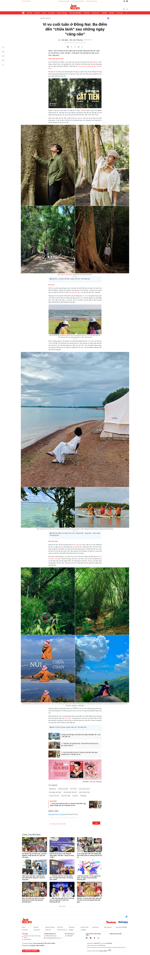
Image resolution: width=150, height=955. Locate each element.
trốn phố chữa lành (74, 292)
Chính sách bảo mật (115, 933)
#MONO (75, 796)
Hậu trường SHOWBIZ (75, 12)
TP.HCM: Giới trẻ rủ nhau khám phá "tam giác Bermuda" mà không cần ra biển (61, 877)
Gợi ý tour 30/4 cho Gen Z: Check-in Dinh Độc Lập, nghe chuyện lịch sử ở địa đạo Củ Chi (79, 753)
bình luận (82, 46)
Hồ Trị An (51, 285)
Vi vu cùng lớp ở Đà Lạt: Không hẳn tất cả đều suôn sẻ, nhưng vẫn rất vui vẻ (89, 855)
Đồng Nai (95, 62)
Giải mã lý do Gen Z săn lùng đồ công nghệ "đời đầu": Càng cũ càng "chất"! (62, 855)
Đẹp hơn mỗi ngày (62, 12)
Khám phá (37, 12)
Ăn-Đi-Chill (87, 12)
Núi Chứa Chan (53, 541)
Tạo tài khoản (62, 814)
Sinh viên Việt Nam (91, 1)
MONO (70, 274)
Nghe (3, 47)
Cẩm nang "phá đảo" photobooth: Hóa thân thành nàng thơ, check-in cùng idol (33, 877)
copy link (75, 46)
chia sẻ (67, 46)
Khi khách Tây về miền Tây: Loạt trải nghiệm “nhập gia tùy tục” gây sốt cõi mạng (34, 855)
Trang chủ (23, 13)
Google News (108, 18)
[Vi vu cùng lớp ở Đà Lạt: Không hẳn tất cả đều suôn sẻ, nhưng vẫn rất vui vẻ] (89, 844)
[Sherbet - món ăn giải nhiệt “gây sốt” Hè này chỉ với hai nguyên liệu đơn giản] (89, 889)
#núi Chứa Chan (84, 789)
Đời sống (29, 12)
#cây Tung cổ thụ (84, 792)
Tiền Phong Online (63, 1)
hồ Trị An (85, 296)
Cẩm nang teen (108, 927)
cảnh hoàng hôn (92, 341)
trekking (83, 110)
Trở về (3, 64)
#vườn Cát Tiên (54, 796)
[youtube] (127, 1)
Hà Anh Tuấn (64, 274)
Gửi (96, 823)
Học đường (52, 12)
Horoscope (120, 12)
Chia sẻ (3, 51)
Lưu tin (3, 56)
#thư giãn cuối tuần (55, 792)
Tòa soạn (25, 933)
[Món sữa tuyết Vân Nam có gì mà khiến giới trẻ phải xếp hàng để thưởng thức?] (34, 889)
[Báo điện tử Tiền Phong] (111, 922)
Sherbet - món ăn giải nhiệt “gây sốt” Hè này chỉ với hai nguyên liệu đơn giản (89, 900)
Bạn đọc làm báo (31, 950)
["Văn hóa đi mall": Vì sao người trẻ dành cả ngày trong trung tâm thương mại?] (89, 867)
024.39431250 (27, 939)
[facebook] (124, 1)
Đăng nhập (51, 814)
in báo (78, 46)
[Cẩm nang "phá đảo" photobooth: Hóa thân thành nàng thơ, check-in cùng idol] (34, 867)
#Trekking (83, 796)
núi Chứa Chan (77, 544)
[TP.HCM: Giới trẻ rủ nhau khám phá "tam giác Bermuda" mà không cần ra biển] (62, 867)
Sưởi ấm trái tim (85, 927)
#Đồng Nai (52, 789)
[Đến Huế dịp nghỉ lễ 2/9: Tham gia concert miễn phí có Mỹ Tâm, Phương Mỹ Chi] (62, 889)
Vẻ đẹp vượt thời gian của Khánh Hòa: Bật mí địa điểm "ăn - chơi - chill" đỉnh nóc (80, 735)
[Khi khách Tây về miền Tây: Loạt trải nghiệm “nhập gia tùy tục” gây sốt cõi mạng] (34, 844)
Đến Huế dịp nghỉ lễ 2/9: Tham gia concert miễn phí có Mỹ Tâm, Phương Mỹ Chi (62, 900)
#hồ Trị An (73, 789)
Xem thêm (126, 13)
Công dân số (37, 929)
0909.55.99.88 (49, 935)
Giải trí (44, 12)
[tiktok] (95, 938)
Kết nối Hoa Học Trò (62, 929)
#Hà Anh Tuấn (65, 796)
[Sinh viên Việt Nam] (123, 922)
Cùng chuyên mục (31, 835)
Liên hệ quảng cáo (50, 933)
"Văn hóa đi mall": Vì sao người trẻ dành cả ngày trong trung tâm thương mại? (88, 877)
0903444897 (70, 935)
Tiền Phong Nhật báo (77, 1)
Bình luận (3, 60)
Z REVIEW (104, 12)
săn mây (68, 718)
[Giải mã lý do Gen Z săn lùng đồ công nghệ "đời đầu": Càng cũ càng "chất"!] (62, 844)
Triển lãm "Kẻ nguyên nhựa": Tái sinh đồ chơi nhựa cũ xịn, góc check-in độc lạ (79, 744)
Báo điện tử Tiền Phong (75, 7)
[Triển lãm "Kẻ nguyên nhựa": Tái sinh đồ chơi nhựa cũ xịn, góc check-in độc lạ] (54, 745)
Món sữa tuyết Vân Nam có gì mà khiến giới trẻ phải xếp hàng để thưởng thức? (33, 900)
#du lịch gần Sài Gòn (70, 792)
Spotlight (111, 12)
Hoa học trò (27, 921)
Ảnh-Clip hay (95, 12)
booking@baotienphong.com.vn (54, 938)
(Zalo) (55, 935)
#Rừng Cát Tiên (63, 789)
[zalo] (99, 938)
